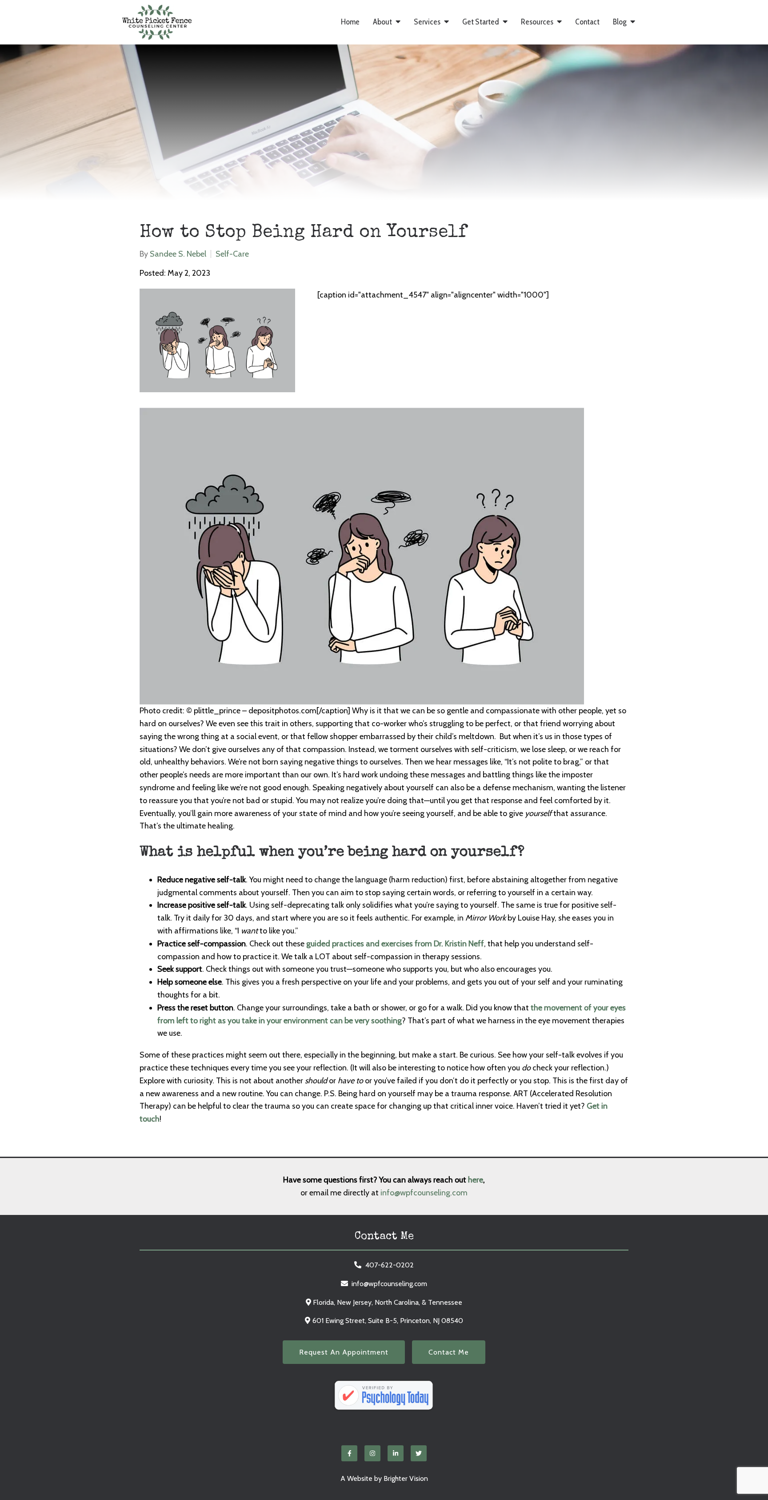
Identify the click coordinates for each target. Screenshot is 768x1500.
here (475, 1180)
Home (350, 22)
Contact (587, 22)
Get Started (480, 22)
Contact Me (448, 1352)
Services (427, 22)
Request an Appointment (343, 1352)
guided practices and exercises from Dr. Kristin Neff (395, 944)
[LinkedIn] (396, 1453)
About (382, 22)
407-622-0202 (389, 1265)
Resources (537, 22)
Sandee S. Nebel (178, 254)
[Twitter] (419, 1453)
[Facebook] (349, 1453)
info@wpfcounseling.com (424, 1193)
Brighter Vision (406, 1478)
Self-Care (232, 254)
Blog (620, 22)
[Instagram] (372, 1453)
